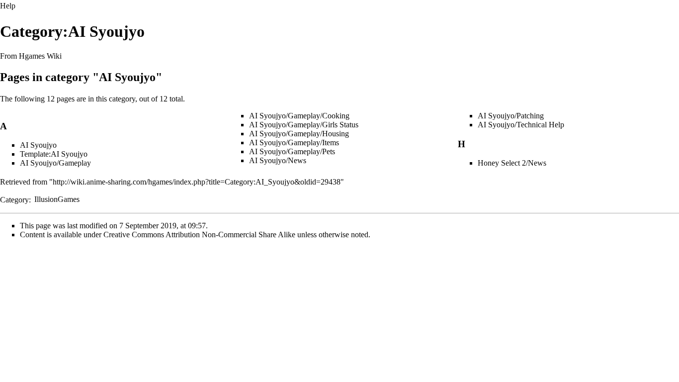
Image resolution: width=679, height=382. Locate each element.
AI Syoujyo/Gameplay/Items (294, 142)
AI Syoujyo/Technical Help (521, 124)
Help (7, 5)
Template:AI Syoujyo (53, 154)
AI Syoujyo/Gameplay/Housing (299, 133)
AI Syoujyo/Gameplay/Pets (292, 151)
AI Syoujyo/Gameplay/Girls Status (303, 124)
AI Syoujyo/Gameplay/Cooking (299, 115)
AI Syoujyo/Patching (511, 115)
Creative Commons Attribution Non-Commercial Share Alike (199, 234)
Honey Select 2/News (512, 163)
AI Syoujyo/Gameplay (55, 163)
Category (14, 199)
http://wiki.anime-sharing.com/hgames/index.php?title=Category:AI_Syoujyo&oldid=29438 (196, 182)
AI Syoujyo (38, 145)
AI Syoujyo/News (277, 160)
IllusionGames (57, 199)
